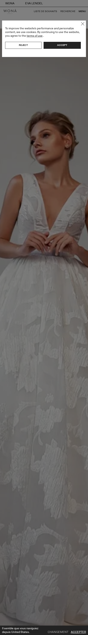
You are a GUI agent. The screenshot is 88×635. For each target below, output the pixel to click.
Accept (62, 45)
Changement (58, 632)
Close (82, 23)
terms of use (35, 36)
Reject (23, 45)
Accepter (78, 632)
